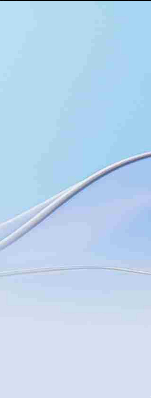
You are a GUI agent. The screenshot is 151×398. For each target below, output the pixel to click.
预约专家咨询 (17, 201)
